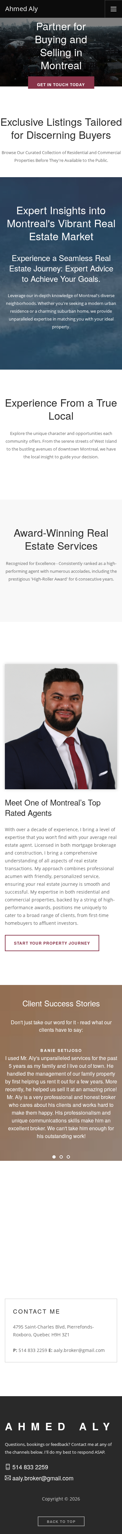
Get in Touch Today (61, 84)
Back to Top (61, 1521)
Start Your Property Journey (52, 943)
